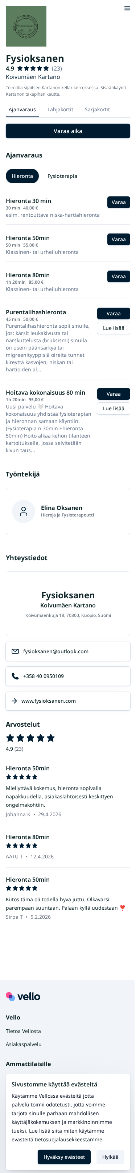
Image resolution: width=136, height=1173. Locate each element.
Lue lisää (113, 327)
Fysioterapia (62, 175)
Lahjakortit (60, 109)
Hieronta (22, 175)
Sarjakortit (97, 109)
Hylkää (110, 1156)
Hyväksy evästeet (64, 1156)
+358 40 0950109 (43, 676)
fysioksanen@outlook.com (55, 651)
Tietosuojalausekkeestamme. (69, 1139)
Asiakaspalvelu (24, 1044)
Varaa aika (68, 131)
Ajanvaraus (22, 109)
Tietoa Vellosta (23, 1031)
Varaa (119, 202)
